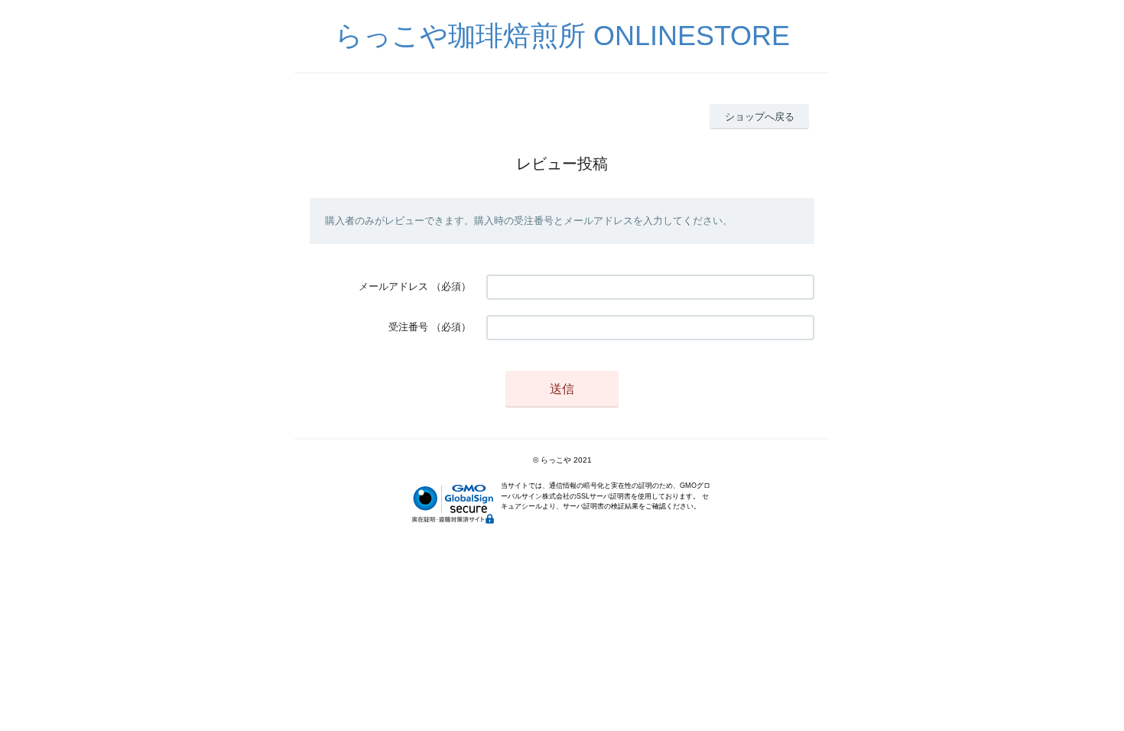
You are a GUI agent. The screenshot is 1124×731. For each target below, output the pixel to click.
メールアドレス (393, 286)
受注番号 (408, 327)
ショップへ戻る (759, 116)
